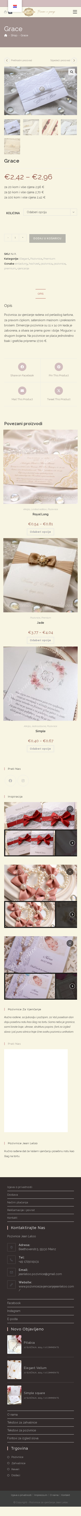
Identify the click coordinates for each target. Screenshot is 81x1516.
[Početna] (5, 35)
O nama (12, 1414)
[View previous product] (7, 60)
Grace (24, 35)
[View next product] (74, 60)
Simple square (34, 1393)
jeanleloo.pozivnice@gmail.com (40, 1274)
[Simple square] (14, 1395)
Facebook (14, 1303)
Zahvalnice (18, 1463)
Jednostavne (39, 726)
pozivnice (60, 263)
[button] (71, 72)
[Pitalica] (14, 1344)
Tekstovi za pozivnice (21, 1430)
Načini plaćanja (17, 1202)
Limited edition (39, 509)
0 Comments (52, 1347)
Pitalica (29, 1342)
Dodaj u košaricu (47, 238)
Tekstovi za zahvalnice (22, 1422)
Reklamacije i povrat (21, 1210)
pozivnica (47, 263)
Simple (40, 731)
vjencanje (23, 268)
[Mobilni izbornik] (75, 12)
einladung (21, 263)
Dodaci (15, 1475)
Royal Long (41, 514)
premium (10, 268)
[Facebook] (10, 780)
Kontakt (12, 1217)
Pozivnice (36, 258)
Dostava (12, 1194)
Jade (40, 622)
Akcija (26, 509)
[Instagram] (23, 780)
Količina (13, 213)
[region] (40, 829)
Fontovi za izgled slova (22, 1438)
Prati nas (14, 1043)
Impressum (40, 1495)
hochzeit (34, 263)
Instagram (13, 1311)
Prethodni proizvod (21, 60)
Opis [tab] (41, 293)
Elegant (24, 258)
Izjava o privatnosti (19, 1187)
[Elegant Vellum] (14, 1369)
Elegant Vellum (35, 1368)
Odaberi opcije (40, 531)
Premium (49, 258)
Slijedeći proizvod (60, 60)
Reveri (15, 1469)
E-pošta (12, 1319)
